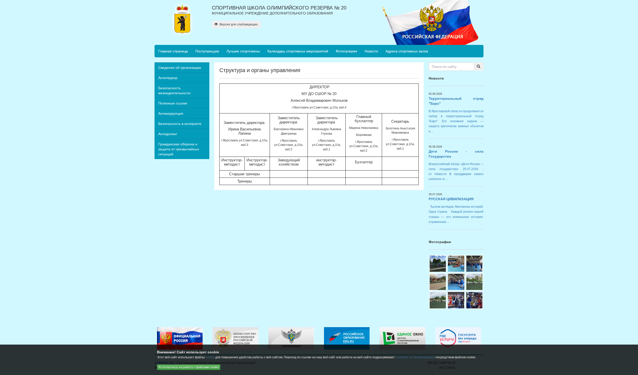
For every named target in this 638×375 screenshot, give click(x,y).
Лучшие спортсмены (243, 51)
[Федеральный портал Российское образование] (346, 338)
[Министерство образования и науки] (235, 338)
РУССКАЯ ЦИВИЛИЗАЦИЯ (451, 199)
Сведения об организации (179, 68)
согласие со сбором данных (415, 357)
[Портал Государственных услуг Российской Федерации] (458, 338)
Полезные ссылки (172, 103)
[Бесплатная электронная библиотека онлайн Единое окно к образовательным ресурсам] (402, 338)
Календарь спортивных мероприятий (297, 51)
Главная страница (173, 51)
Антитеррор (167, 78)
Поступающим (207, 51)
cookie (210, 357)
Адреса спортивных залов (407, 51)
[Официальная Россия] (180, 338)
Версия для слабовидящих (238, 24)
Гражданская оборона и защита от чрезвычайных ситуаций (178, 149)
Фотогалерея (346, 51)
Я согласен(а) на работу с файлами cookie (189, 367)
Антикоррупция (170, 113)
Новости (371, 51)
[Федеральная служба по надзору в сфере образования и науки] (291, 338)
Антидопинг (167, 134)
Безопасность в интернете (179, 124)
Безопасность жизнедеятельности (174, 90)
